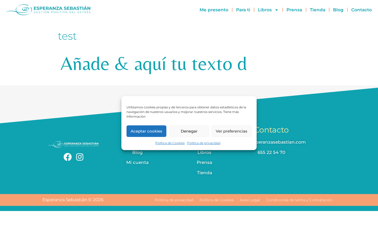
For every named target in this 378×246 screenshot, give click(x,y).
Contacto (361, 9)
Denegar (189, 131)
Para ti (243, 9)
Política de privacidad (203, 143)
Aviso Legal (250, 200)
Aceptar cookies (146, 131)
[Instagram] (80, 157)
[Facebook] (68, 157)
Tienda (317, 9)
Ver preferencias (231, 131)
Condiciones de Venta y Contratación (299, 200)
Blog (338, 9)
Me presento (214, 9)
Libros (265, 9)
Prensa (294, 9)
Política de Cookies (170, 143)
